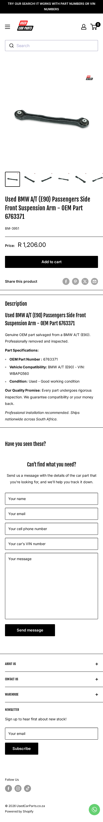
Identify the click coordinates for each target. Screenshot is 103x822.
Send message (30, 630)
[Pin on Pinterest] (75, 281)
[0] (94, 27)
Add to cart (52, 261)
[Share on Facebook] (66, 281)
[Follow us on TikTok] (27, 788)
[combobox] (51, 45)
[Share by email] (94, 281)
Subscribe (21, 748)
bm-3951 (12, 228)
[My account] (83, 27)
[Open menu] (7, 27)
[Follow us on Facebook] (8, 788)
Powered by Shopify (19, 811)
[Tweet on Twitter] (85, 281)
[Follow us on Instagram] (18, 788)
